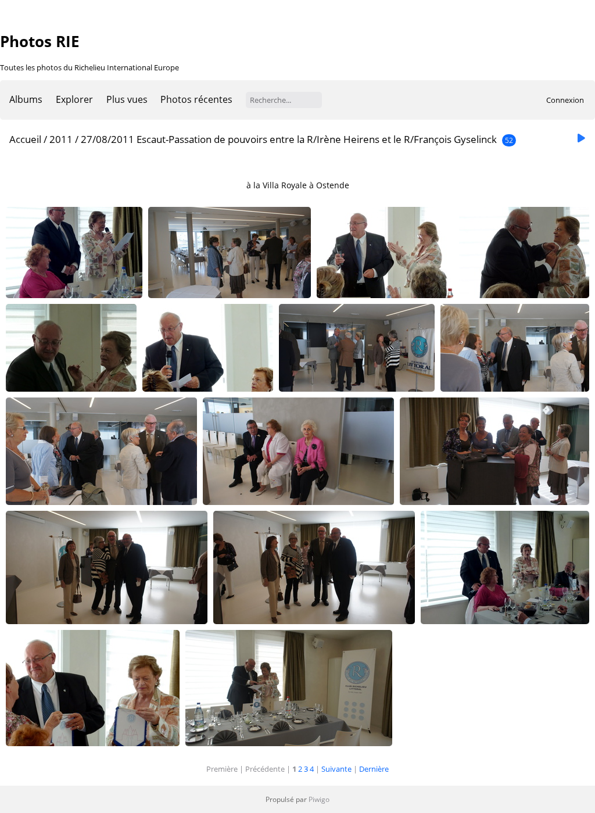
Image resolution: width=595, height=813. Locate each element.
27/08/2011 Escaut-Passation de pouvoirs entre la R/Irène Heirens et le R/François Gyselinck (289, 139)
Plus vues (127, 99)
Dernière (374, 769)
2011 (61, 139)
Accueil (25, 139)
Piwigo (319, 799)
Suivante (336, 769)
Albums (25, 99)
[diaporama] (581, 138)
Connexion (565, 100)
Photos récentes (196, 99)
